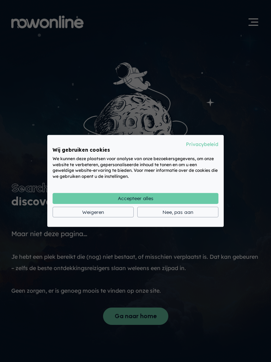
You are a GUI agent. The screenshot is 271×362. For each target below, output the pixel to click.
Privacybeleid (202, 144)
